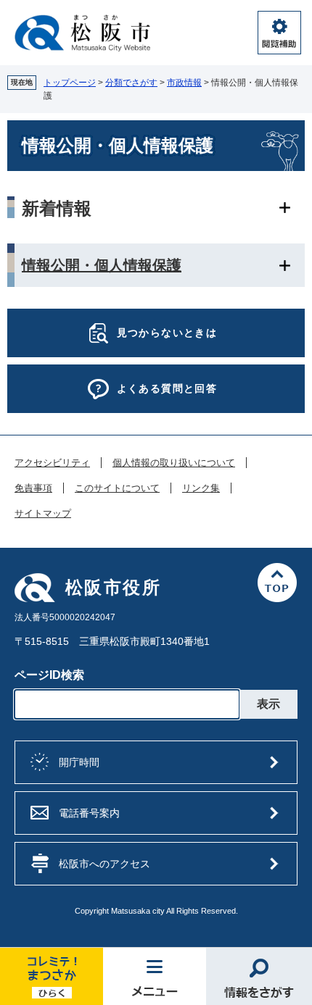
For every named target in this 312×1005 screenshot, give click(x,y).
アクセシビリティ (52, 463)
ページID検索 (49, 675)
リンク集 (201, 488)
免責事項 (33, 488)
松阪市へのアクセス (104, 864)
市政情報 (184, 83)
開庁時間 (79, 762)
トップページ (70, 83)
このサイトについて (117, 488)
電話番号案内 (89, 813)
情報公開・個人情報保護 (101, 265)
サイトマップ (43, 514)
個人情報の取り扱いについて (173, 463)
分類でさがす (131, 83)
